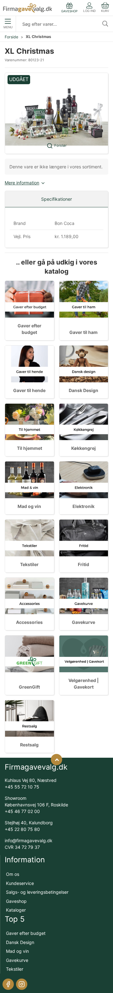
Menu (8, 27)
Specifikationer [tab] (56, 199)
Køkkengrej (83, 448)
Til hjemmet (29, 448)
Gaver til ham (83, 332)
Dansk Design (83, 390)
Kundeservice (20, 883)
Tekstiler (29, 564)
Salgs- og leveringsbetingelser (37, 892)
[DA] (27, 8)
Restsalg (29, 744)
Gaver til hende (29, 390)
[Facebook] (8, 984)
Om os (12, 874)
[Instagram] (21, 984)
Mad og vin (29, 506)
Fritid (83, 564)
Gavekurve (83, 622)
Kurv (105, 11)
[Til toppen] (56, 759)
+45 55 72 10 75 (22, 786)
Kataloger (16, 910)
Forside (11, 37)
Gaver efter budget (26, 933)
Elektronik (83, 506)
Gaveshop (16, 901)
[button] (56, 113)
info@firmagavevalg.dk (28, 840)
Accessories (29, 622)
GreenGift (29, 687)
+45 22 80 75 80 (22, 829)
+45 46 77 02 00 (22, 811)
